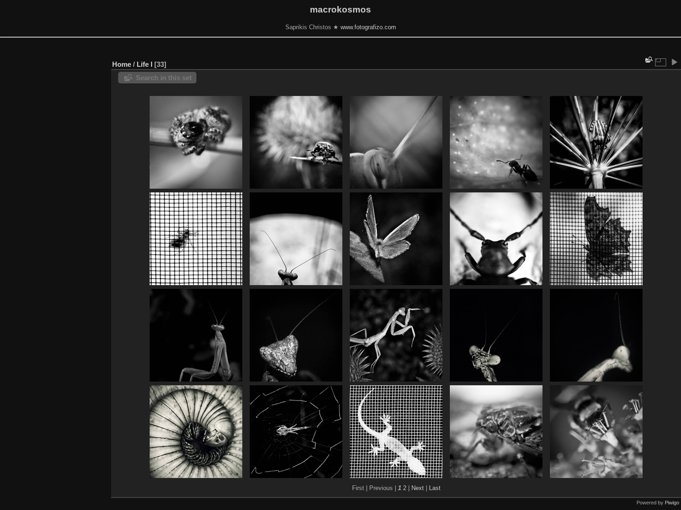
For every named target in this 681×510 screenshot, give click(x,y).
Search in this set (164, 78)
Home (121, 64)
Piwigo (672, 502)
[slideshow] (674, 62)
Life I (144, 64)
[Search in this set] (648, 59)
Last (435, 487)
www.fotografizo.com (368, 27)
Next (417, 487)
